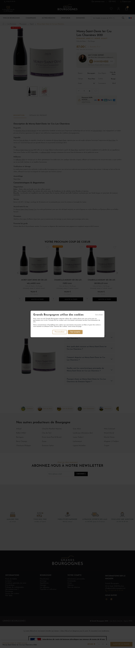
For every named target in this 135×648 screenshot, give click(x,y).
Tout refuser (99, 314)
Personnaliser (60, 332)
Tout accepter (75, 332)
